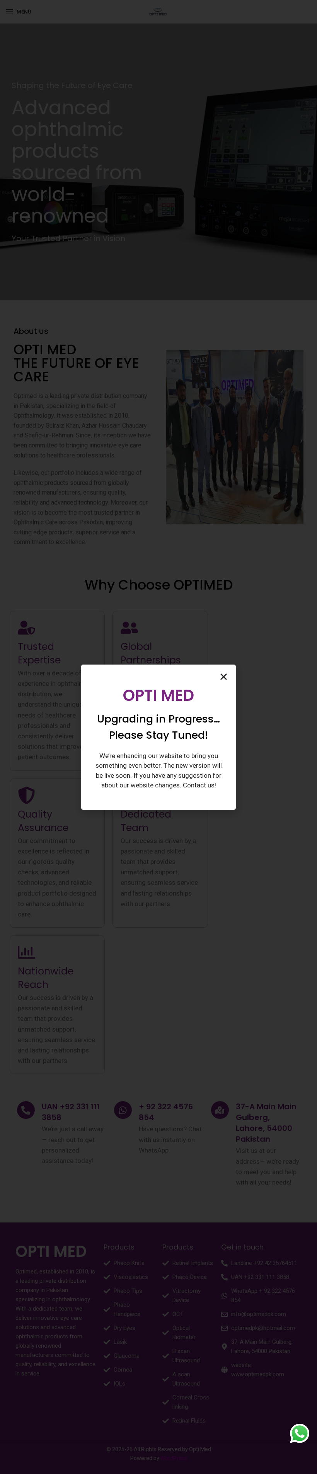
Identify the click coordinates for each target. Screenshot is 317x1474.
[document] (158, 737)
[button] (223, 676)
